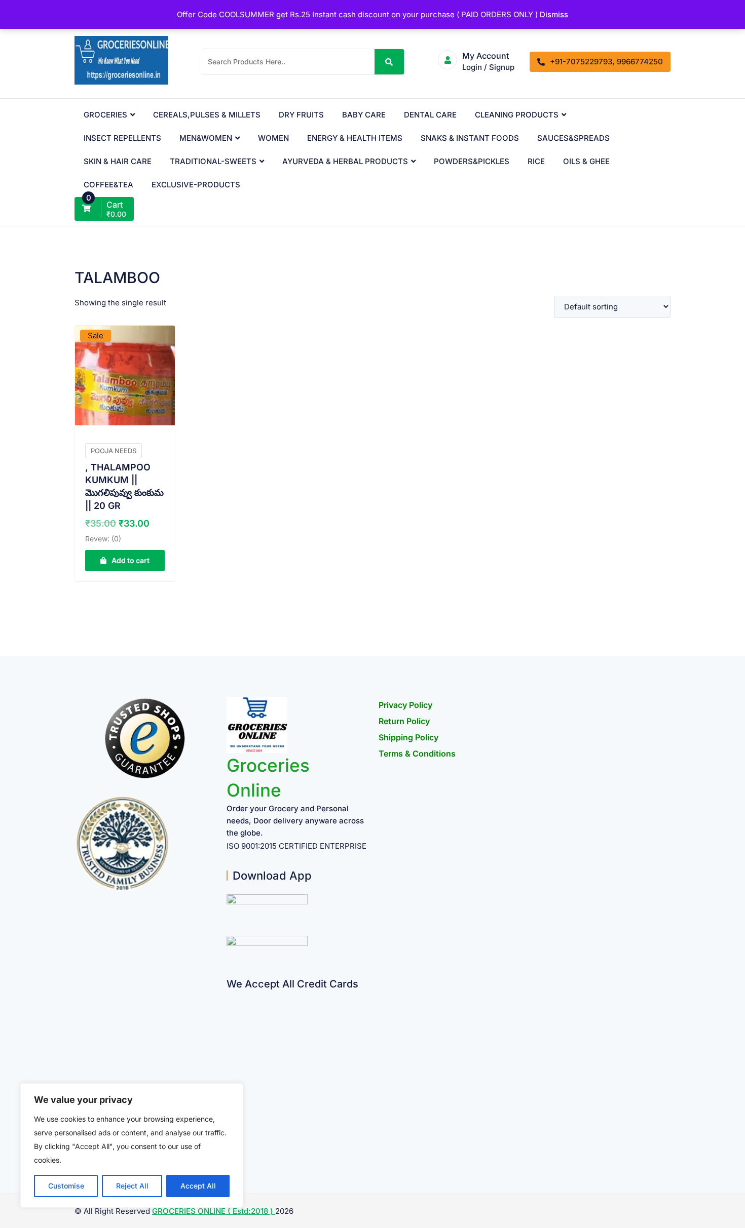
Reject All (132, 1185)
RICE (536, 161)
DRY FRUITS (301, 115)
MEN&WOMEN (205, 138)
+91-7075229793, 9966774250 (606, 61)
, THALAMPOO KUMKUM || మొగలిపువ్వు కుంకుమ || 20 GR (124, 486)
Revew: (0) (103, 538)
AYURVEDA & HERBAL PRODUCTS (345, 161)
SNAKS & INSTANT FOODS (470, 138)
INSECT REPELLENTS (122, 138)
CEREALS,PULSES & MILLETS (206, 115)
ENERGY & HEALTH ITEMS (354, 138)
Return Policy (404, 721)
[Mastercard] (230, 1016)
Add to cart (130, 560)
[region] (131, 1145)
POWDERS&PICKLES (471, 161)
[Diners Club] (230, 1076)
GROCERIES (105, 115)
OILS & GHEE (586, 161)
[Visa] (230, 1036)
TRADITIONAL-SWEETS (213, 161)
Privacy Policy (405, 705)
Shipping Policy (408, 737)
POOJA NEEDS (113, 451)
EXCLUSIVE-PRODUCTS (196, 184)
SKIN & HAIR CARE (118, 161)
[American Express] (230, 997)
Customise (66, 1185)
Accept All (198, 1185)
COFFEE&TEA (108, 184)
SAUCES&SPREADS (573, 138)
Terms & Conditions (417, 753)
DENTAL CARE (430, 115)
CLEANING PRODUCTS (516, 115)
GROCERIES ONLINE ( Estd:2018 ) (213, 1211)
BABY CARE (364, 115)
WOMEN (273, 138)
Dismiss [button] (554, 14)
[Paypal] (230, 1056)
